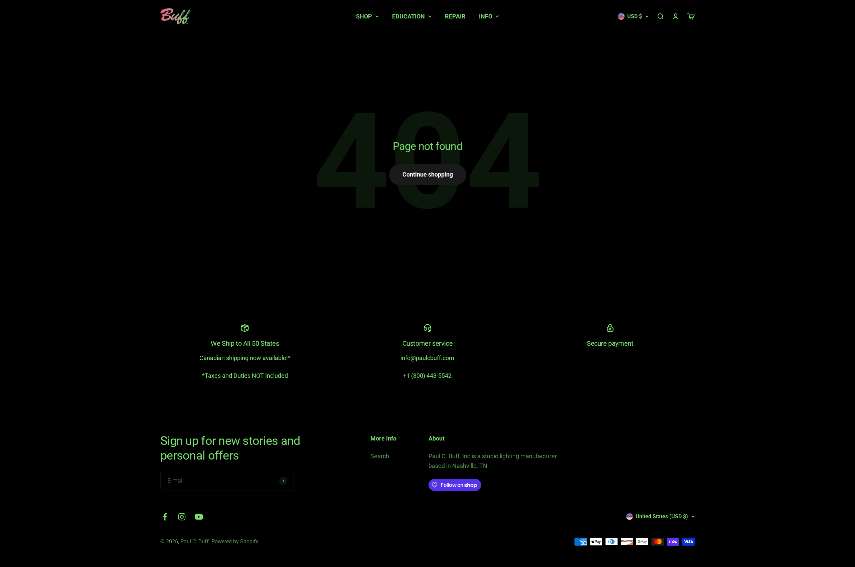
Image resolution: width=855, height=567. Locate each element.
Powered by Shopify (235, 541)
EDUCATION (408, 16)
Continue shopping (427, 174)
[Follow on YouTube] (198, 516)
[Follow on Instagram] (181, 516)
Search (379, 456)
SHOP (364, 16)
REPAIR (455, 16)
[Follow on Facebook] (164, 516)
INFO (485, 16)
